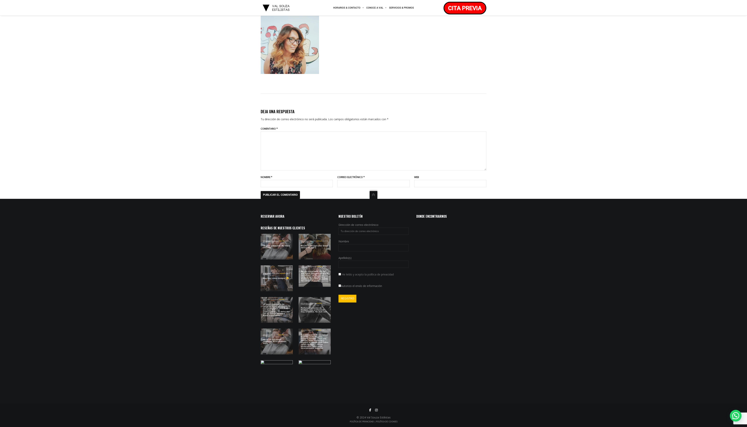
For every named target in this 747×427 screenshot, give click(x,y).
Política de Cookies (386, 421)
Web (416, 177)
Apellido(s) (345, 258)
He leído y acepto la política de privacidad (368, 274)
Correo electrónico (351, 177)
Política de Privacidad (362, 421)
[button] (736, 416)
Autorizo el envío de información (361, 286)
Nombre (266, 177)
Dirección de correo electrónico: (358, 225)
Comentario (269, 128)
